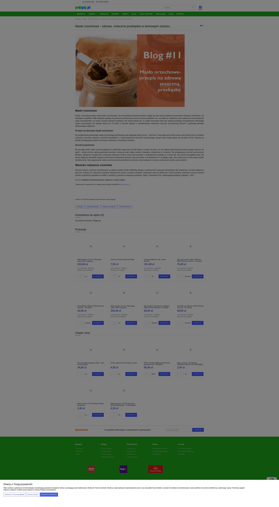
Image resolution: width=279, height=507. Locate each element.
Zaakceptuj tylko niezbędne (15, 494)
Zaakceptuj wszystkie (49, 494)
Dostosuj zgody (32, 494)
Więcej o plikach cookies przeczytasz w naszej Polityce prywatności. (29, 490)
